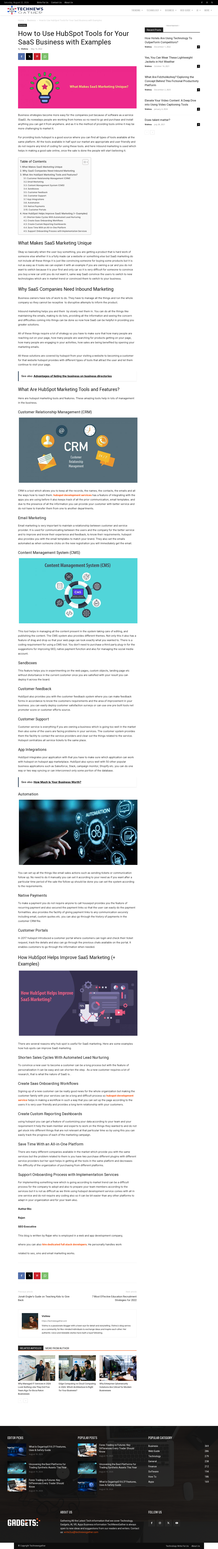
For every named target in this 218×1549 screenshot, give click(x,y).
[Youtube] (176, 1523)
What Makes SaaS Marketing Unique (42, 166)
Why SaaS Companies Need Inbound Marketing (48, 170)
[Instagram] (207, 2)
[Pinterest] (37, 56)
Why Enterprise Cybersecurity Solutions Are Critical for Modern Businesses (115, 1387)
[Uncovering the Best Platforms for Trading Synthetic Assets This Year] (16, 1467)
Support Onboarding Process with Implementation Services (57, 231)
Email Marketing (35, 181)
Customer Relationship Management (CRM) (48, 178)
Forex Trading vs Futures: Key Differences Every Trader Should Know (46, 1483)
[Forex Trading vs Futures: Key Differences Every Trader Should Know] (16, 1484)
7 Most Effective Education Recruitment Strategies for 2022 (114, 1298)
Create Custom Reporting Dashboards (47, 224)
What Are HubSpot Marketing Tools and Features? (50, 174)
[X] (212, 2)
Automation (33, 202)
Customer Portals (37, 209)
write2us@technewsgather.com (81, 1532)
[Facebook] (202, 2)
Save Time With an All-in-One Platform (47, 227)
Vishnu (24, 48)
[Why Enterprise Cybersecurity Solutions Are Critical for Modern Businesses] (118, 1368)
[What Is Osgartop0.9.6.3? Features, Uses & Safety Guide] (16, 1450)
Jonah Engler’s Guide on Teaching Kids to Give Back (43, 1298)
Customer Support (37, 195)
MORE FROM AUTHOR (57, 1348)
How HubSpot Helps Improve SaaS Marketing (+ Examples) (55, 213)
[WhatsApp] (45, 56)
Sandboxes (33, 188)
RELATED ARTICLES (30, 1348)
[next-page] (26, 1401)
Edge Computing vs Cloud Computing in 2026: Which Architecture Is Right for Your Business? (77, 1387)
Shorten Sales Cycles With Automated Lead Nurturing (53, 217)
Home (21, 20)
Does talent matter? (157, 120)
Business (31, 20)
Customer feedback (37, 192)
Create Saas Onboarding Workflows (45, 220)
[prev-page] (20, 1401)
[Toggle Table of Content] (84, 162)
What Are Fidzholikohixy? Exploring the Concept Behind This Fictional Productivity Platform (172, 81)
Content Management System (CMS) (46, 185)
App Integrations (35, 199)
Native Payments (36, 206)
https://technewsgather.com (54, 1321)
